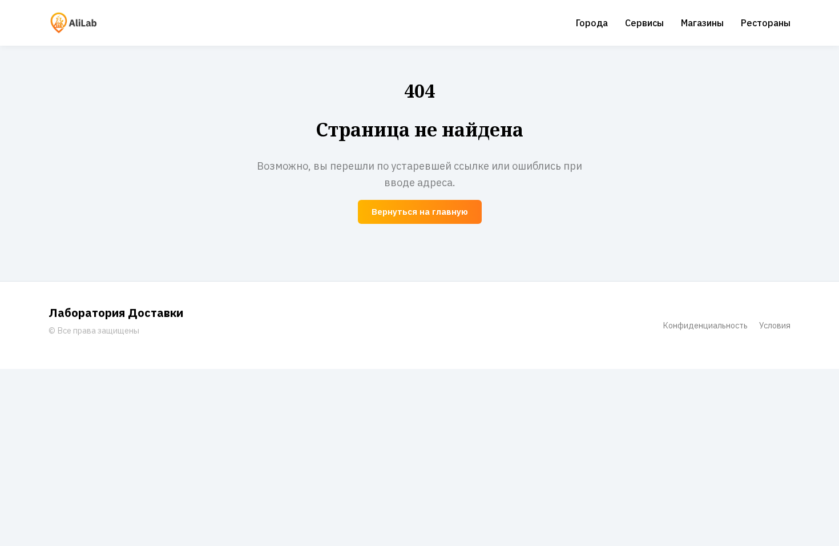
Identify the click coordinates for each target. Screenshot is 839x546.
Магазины (702, 23)
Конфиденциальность (705, 325)
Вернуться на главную (420, 211)
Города (592, 23)
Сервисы (644, 23)
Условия (774, 325)
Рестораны (765, 23)
